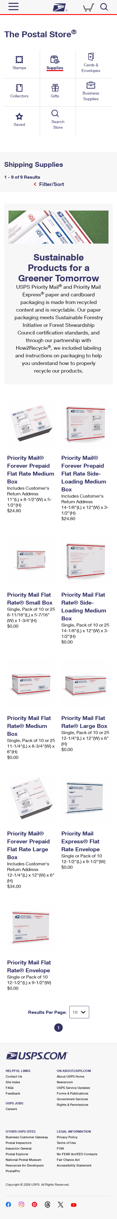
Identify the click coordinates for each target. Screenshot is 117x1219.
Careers (11, 1109)
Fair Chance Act (68, 1159)
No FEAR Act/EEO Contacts (77, 1154)
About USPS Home (70, 1076)
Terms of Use (66, 1142)
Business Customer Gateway (27, 1137)
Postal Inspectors (19, 1142)
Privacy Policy (67, 1137)
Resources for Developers (25, 1165)
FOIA (60, 1148)
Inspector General (19, 1148)
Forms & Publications (72, 1093)
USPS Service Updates (73, 1087)
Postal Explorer (17, 1154)
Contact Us (14, 1076)
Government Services (72, 1099)
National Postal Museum (23, 1159)
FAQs (10, 1087)
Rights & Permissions (72, 1104)
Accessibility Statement (74, 1165)
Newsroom (65, 1082)
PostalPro (13, 1171)
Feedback (13, 1093)
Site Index (13, 1082)
